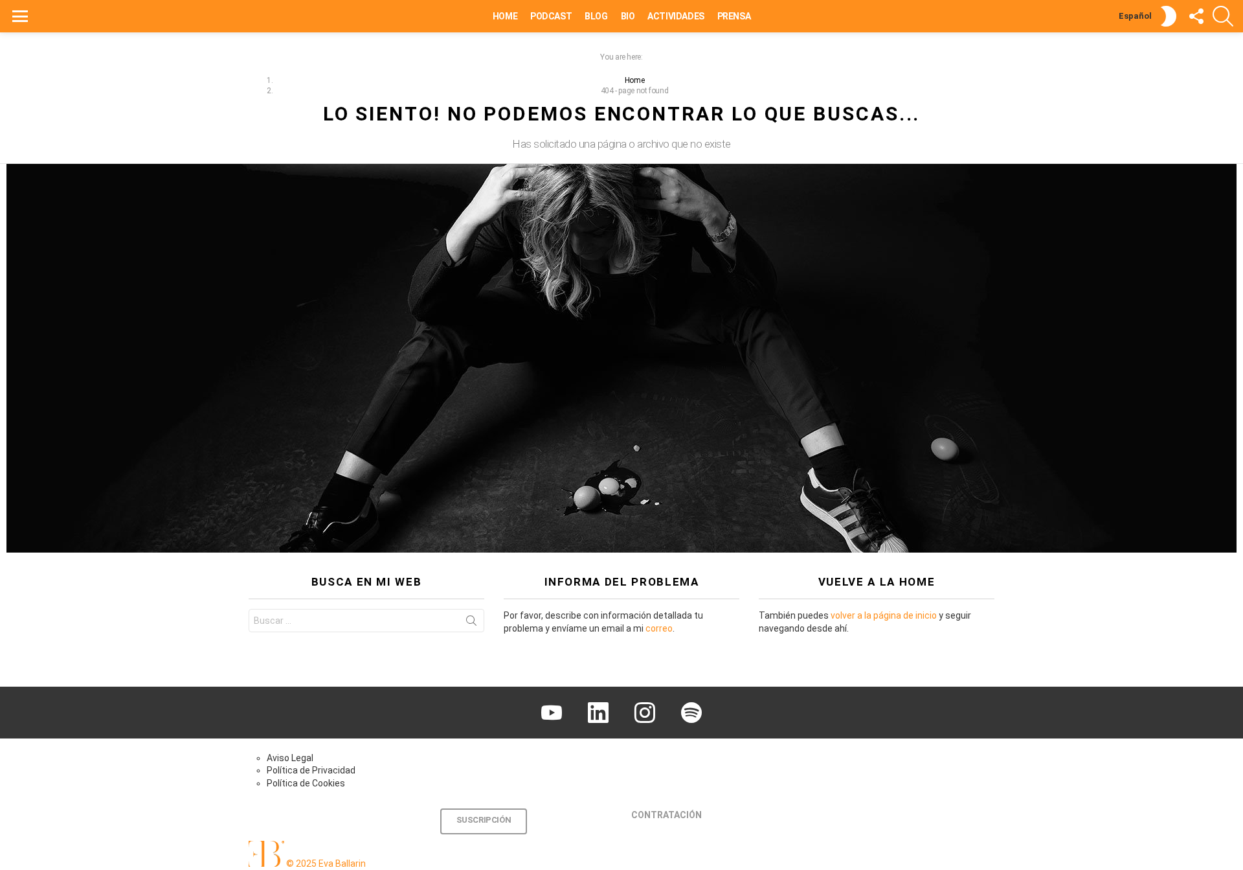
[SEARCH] (1223, 16)
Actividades (675, 16)
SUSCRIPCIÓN (483, 820)
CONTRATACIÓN (666, 815)
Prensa (733, 16)
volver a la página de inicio (884, 615)
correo (659, 628)
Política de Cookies (306, 783)
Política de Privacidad (311, 770)
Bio (628, 16)
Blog (596, 16)
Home (505, 16)
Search (471, 623)
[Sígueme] (1195, 16)
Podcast (551, 16)
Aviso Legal (290, 758)
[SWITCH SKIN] (1168, 16)
